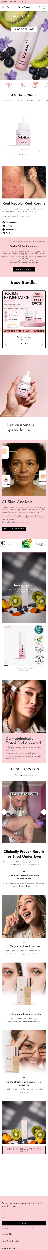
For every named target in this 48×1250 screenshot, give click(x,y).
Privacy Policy (32, 1227)
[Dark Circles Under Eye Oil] (24, 645)
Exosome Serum (24, 149)
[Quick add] (6, 663)
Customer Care (10, 1248)
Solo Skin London (11, 1241)
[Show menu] (3, 7)
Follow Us (7, 1234)
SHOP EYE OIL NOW (24, 29)
